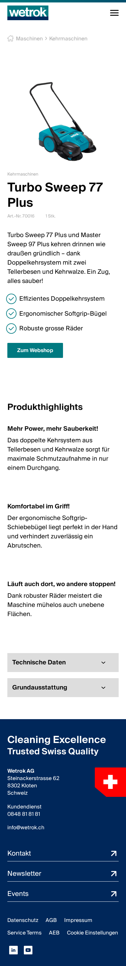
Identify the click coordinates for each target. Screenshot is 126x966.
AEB (54, 932)
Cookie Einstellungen (92, 933)
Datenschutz (22, 920)
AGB (51, 920)
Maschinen (29, 39)
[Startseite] (28, 13)
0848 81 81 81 (23, 814)
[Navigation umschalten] (114, 12)
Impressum (78, 920)
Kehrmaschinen (68, 39)
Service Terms (24, 932)
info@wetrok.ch (25, 827)
